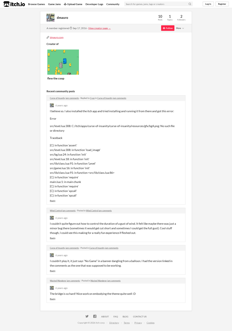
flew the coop (55, 78)
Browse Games (36, 4)
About (105, 316)
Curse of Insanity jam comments (64, 98)
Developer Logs (94, 4)
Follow (169, 28)
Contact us (140, 316)
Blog (125, 316)
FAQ (115, 316)
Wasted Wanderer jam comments (65, 280)
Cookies (151, 322)
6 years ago (61, 105)
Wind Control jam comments (63, 210)
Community (112, 4)
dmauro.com (56, 37)
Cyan (92, 98)
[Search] (190, 4)
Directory (114, 322)
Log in (208, 4)
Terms (127, 322)
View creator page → (99, 28)
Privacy (138, 322)
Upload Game (74, 4)
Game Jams (54, 4)
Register (222, 4)
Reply (52, 200)
